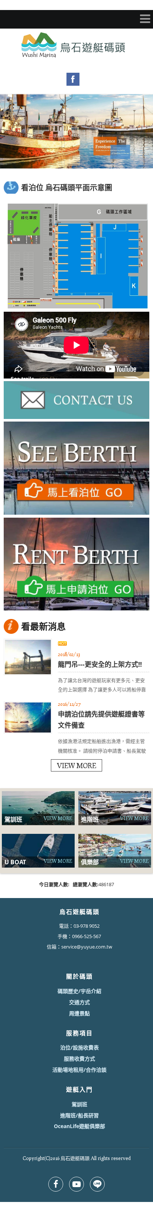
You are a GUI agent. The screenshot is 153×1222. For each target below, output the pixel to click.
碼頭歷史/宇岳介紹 (79, 991)
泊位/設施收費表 (79, 1047)
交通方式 (79, 1002)
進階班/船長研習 (79, 1115)
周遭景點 (79, 1013)
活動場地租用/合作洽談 (79, 1069)
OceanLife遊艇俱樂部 (79, 1126)
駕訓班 (79, 1104)
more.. (76, 765)
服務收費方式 (79, 1058)
